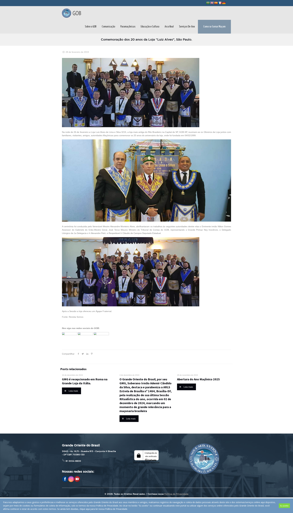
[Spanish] (216, 3)
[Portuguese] (208, 3)
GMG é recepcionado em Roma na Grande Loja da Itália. (84, 381)
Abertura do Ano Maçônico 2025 (198, 379)
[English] (212, 3)
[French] (220, 3)
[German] (224, 3)
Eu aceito (284, 505)
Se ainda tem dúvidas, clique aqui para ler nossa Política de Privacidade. (92, 509)
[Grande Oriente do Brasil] (71, 13)
